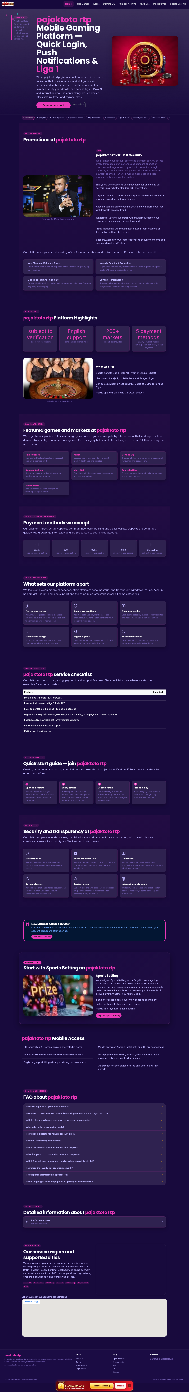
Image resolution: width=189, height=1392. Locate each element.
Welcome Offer (158, 118)
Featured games (57, 118)
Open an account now (42, 937)
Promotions (28, 118)
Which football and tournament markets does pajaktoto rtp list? (60, 1161)
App (114, 1365)
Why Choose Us (94, 118)
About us (79, 1359)
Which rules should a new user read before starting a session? (58, 1120)
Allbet (96, 4)
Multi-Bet (145, 4)
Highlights (41, 118)
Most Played (159, 4)
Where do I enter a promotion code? (45, 1127)
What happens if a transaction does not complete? (53, 1154)
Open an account (53, 105)
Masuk (120, 1385)
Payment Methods (75, 118)
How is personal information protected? (47, 1174)
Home (68, 4)
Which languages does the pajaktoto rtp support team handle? (59, 1181)
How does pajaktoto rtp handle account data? (50, 1133)
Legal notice (81, 1369)
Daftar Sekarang (102, 1385)
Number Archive (127, 4)
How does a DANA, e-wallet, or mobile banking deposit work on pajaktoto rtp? (67, 1113)
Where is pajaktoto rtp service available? (47, 1106)
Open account (118, 1359)
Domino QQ (109, 4)
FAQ (114, 1369)
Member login (78, 104)
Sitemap (116, 1372)
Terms (78, 1362)
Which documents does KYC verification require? (52, 1147)
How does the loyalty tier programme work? (49, 1167)
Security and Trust (140, 118)
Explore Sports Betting (109, 1015)
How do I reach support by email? (43, 1140)
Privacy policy (81, 1365)
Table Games (82, 4)
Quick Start (123, 118)
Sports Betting (178, 4)
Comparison (110, 118)
